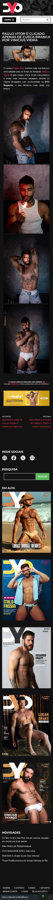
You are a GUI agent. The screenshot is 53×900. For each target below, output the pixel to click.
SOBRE (6, 888)
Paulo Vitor (18, 68)
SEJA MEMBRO (39, 891)
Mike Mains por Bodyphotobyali (16, 846)
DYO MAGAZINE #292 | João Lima (18, 851)
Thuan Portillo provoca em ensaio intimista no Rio (25, 860)
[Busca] (48, 20)
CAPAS (31, 888)
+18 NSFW (44, 888)
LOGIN (24, 891)
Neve (4, 897)
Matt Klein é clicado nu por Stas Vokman (20, 856)
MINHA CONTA (10, 891)
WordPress (23, 897)
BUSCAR (42, 476)
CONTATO (19, 888)
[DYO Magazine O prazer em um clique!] (12, 8)
